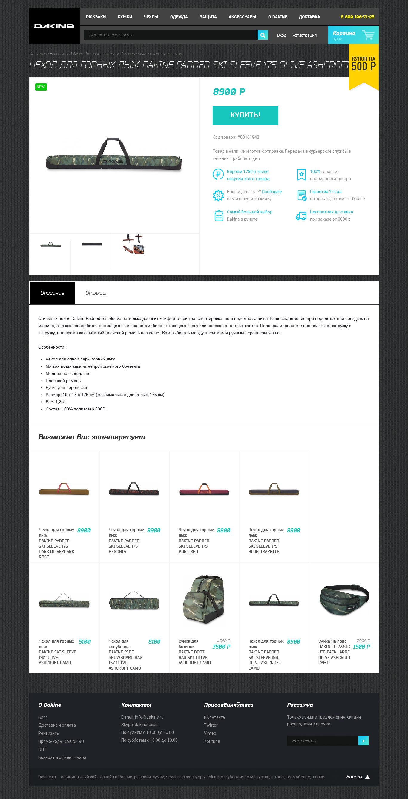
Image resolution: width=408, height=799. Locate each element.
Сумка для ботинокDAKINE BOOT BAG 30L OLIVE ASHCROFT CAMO (195, 652)
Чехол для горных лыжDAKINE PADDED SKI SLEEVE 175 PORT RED (196, 541)
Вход (281, 35)
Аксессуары (242, 17)
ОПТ (42, 749)
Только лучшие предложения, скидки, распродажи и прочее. (324, 721)
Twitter (211, 725)
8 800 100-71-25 (358, 17)
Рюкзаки (96, 17)
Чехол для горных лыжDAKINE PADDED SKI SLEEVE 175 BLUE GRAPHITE (266, 541)
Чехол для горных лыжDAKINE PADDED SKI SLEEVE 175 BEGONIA (126, 541)
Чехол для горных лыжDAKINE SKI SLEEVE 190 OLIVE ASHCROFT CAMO (57, 652)
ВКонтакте (214, 717)
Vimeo (210, 733)
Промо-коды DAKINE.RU (61, 741)
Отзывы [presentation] (95, 293)
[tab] (52, 293)
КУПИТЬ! (245, 115)
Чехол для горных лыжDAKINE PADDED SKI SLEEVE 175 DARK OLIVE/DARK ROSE (56, 544)
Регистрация (304, 35)
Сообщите (272, 191)
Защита (208, 17)
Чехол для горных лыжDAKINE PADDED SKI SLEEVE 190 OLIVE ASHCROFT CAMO (266, 655)
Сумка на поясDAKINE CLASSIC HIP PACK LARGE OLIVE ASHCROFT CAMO (334, 652)
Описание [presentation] (52, 293)
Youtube (212, 741)
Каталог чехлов (101, 53)
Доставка (309, 17)
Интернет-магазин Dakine (55, 53)
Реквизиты (49, 733)
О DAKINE (277, 17)
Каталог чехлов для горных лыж (151, 53)
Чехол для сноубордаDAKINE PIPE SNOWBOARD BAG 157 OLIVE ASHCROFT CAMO (125, 655)
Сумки (125, 17)
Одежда (179, 17)
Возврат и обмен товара (62, 757)
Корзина (344, 35)
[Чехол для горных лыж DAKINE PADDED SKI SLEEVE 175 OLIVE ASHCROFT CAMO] (51, 258)
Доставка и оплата (57, 725)
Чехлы (151, 17)
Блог (42, 717)
